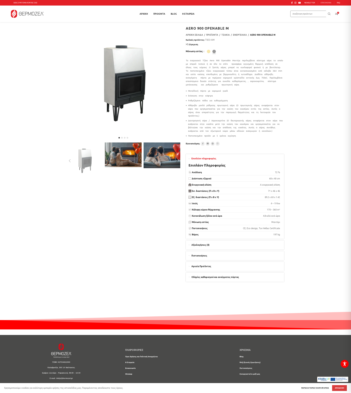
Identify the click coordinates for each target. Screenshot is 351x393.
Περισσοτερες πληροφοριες (315, 388)
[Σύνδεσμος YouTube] (299, 3)
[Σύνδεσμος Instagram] (295, 3)
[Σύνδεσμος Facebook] (292, 3)
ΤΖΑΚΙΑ (225, 35)
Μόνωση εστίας (194, 51)
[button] (69, 160)
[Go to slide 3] (124, 137)
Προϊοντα (212, 35)
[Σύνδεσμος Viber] (218, 144)
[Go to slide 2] (122, 137)
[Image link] (61, 350)
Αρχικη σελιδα (194, 35)
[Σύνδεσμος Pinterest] (213, 144)
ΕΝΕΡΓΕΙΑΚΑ (240, 35)
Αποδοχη (339, 388)
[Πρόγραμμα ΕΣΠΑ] (332, 379)
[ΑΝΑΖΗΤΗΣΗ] (329, 14)
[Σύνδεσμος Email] (208, 144)
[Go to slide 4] (127, 137)
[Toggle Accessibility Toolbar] (344, 364)
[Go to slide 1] (119, 137)
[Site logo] (27, 13)
